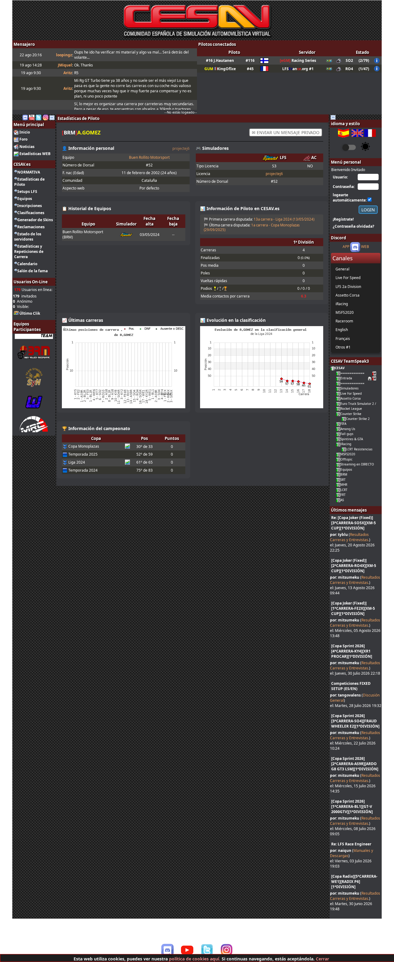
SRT (343, 479)
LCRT (344, 490)
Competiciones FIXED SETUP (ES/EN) (351, 686)
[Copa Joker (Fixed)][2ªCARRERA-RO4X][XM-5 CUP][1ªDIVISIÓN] (353, 565)
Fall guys (346, 434)
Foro (23, 139)
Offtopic (346, 459)
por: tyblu (339, 534)
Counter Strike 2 (358, 419)
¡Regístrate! (343, 219)
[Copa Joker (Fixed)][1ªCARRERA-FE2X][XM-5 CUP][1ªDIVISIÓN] (353, 608)
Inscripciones (29, 205)
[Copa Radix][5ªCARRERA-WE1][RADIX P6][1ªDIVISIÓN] (354, 881)
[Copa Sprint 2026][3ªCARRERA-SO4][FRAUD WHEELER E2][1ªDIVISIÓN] (355, 721)
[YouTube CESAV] (187, 950)
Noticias (26, 146)
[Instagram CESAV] (45, 117)
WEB (365, 246)
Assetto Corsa (350, 398)
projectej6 (181, 148)
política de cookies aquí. (194, 959)
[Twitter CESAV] (207, 950)
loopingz (64, 55)
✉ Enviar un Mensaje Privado (286, 132)
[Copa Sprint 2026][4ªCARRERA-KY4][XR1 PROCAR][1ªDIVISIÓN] (351, 651)
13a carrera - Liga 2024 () (284, 219)
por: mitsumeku (344, 577)
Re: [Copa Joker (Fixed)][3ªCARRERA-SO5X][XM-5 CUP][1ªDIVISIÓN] (353, 523)
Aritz (67, 72)
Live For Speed (351, 393)
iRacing (345, 444)
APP (346, 246)
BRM (343, 474)
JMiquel (65, 65)
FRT (343, 495)
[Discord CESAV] (167, 950)
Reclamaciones (31, 227)
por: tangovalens (345, 695)
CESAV (340, 368)
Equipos (24, 198)
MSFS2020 (347, 454)
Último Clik (29, 313)
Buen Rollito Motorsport (149, 157)
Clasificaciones (30, 212)
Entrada (346, 378)
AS (342, 500)
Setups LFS (27, 191)
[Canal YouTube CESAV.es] (31, 117)
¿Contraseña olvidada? (353, 226)
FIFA (343, 423)
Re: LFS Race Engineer (351, 844)
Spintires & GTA (351, 439)
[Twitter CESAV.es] (38, 117)
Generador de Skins (35, 219)
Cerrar (322, 959)
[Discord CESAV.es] (25, 117)
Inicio (24, 132)
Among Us (347, 429)
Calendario (27, 263)
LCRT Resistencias (359, 449)
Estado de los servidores (27, 236)
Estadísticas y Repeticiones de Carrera (28, 251)
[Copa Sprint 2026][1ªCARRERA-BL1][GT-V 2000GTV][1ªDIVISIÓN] (352, 806)
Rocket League (351, 408)
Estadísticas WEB (34, 153)
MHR (343, 484)
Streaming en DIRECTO (357, 464)
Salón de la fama (32, 270)
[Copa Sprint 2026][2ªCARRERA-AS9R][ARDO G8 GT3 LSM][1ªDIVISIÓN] (354, 764)
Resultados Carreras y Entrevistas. (349, 537)
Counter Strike (350, 414)
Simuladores (349, 388)
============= (352, 373)
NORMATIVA (28, 172)
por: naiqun (340, 850)
